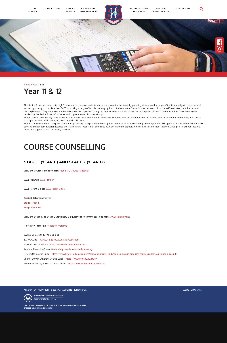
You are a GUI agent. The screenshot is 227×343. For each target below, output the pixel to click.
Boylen (199, 290)
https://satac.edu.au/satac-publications (60, 239)
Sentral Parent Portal (161, 10)
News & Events (70, 10)
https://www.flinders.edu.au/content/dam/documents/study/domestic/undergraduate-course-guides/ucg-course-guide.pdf (114, 254)
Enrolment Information (89, 10)
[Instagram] (219, 48)
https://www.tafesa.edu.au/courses (67, 244)
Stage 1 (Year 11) (31, 202)
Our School (33, 10)
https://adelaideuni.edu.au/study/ (76, 249)
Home (27, 84)
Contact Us (182, 8)
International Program (139, 10)
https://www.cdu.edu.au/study (81, 258)
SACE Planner (47, 179)
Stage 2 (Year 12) (32, 207)
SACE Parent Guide (55, 188)
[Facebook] (219, 42)
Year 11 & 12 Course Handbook (74, 170)
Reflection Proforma (57, 225)
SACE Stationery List (119, 216)
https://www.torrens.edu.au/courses (86, 263)
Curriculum (52, 8)
